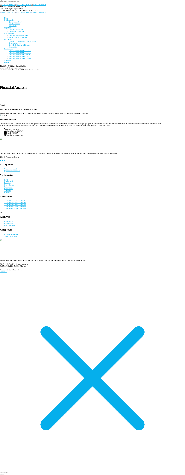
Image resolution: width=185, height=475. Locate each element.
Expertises (7, 183)
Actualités (7, 191)
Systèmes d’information (12, 171)
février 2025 (8, 221)
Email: (2, 9)
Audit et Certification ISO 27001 (15, 208)
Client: (8, 131)
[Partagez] (5, 472)
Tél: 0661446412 (6, 7)
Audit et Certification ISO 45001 (15, 207)
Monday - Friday (5, 270)
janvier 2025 (8, 223)
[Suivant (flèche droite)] (3, 474)
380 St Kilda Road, (6, 264)
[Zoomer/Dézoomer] (1, 472)
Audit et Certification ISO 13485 (15, 203)
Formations (8, 187)
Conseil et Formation (11, 169)
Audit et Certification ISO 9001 (15, 201)
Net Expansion (9, 181)
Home (6, 179)
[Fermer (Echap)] (7, 472)
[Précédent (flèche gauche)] (1, 474)
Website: (9, 135)
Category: (9, 129)
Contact (7, 193)
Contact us (3, 272)
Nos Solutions (9, 185)
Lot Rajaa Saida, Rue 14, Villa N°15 (12, 10)
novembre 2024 (9, 225)
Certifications (8, 189)
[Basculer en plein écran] (3, 472)
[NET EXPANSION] (7, 5)
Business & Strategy (11, 234)
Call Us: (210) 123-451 (8, 266)
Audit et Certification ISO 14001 (15, 205)
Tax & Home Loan (10, 236)
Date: (8, 133)
